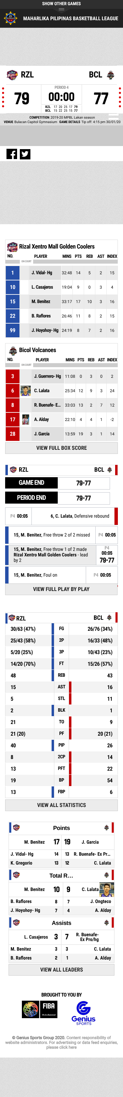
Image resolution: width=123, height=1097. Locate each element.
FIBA (39, 1013)
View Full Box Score (61, 448)
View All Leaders (61, 969)
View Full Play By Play (61, 589)
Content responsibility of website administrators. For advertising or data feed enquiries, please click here (61, 1042)
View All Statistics (61, 805)
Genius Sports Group (83, 1013)
